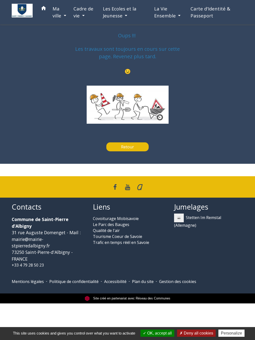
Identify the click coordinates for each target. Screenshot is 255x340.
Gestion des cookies (177, 281)
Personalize (231, 333)
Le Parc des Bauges (111, 224)
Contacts (26, 207)
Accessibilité (115, 281)
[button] (44, 9)
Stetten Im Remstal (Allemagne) (197, 221)
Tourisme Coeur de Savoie (117, 236)
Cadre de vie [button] (83, 12)
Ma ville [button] (58, 12)
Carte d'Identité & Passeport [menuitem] (210, 12)
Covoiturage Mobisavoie (116, 218)
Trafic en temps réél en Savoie (121, 242)
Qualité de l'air (106, 230)
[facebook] (115, 187)
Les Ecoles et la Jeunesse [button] (119, 12)
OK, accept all (159, 333)
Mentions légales (28, 281)
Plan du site (143, 281)
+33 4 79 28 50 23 (28, 265)
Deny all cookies (198, 333)
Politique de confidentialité (74, 281)
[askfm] (140, 187)
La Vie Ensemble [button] (165, 12)
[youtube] (127, 187)
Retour (127, 147)
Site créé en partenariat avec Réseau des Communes (131, 298)
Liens (101, 207)
